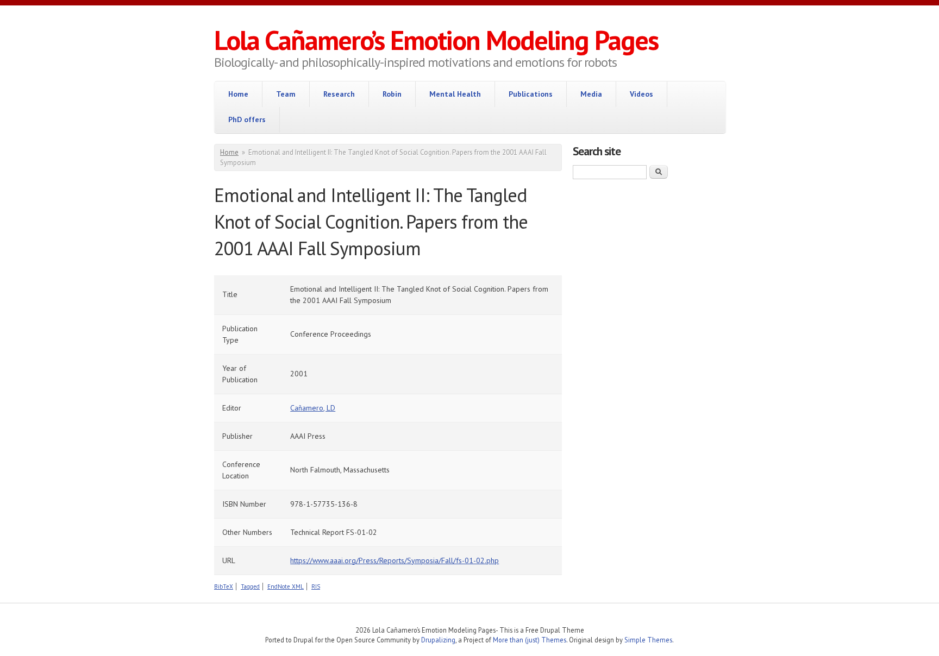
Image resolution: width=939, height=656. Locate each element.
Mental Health (455, 94)
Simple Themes (648, 639)
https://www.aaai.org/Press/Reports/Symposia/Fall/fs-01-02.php (394, 560)
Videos (641, 94)
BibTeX (223, 586)
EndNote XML (285, 586)
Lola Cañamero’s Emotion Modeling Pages (436, 40)
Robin (392, 94)
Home (238, 94)
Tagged (250, 586)
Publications (531, 94)
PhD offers (247, 119)
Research (339, 94)
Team (286, 94)
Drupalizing (438, 639)
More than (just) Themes (529, 639)
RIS (315, 586)
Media (591, 94)
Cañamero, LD (312, 408)
